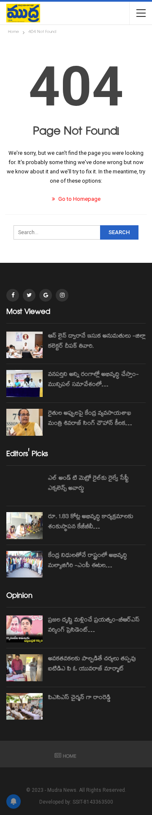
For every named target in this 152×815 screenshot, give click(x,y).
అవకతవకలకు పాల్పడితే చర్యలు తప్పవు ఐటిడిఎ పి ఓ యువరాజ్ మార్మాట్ (92, 664)
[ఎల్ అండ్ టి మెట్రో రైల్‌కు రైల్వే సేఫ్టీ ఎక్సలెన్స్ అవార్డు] (24, 487)
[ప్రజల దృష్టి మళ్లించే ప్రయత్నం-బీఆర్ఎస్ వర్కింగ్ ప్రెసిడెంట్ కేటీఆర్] (24, 628)
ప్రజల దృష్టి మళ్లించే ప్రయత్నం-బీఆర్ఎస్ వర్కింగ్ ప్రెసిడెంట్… (94, 625)
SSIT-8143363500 (93, 802)
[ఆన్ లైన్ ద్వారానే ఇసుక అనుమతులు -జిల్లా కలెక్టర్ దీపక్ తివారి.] (24, 345)
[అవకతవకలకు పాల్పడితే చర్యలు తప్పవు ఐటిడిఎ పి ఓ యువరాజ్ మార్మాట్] (24, 667)
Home (69, 757)
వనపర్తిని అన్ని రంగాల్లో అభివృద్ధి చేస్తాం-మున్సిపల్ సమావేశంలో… (93, 380)
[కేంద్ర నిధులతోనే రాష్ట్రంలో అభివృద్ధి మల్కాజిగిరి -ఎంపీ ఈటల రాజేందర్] (24, 564)
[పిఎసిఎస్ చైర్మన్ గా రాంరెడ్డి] (24, 706)
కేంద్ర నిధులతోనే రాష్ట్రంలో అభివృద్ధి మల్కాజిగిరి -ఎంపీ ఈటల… (87, 561)
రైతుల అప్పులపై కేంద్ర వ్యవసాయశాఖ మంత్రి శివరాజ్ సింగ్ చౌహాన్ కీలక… (90, 419)
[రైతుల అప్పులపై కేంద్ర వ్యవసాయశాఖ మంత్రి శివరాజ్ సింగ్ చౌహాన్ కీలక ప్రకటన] (24, 422)
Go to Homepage (78, 199)
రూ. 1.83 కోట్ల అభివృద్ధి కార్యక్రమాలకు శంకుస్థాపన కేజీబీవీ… (90, 522)
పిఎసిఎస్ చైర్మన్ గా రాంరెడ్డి (79, 698)
